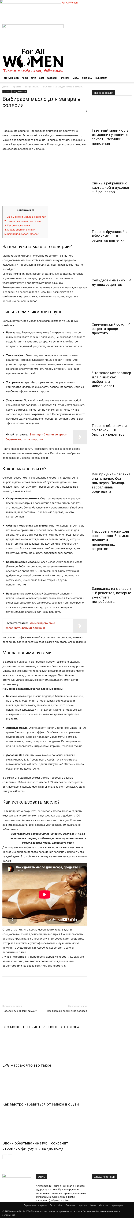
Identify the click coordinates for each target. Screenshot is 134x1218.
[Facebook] (5, 118)
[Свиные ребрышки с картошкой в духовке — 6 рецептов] (112, 166)
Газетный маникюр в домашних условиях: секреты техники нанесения (110, 136)
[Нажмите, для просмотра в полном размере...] (44, 178)
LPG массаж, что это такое (26, 1065)
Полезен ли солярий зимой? (19, 1011)
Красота (65, 78)
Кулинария (101, 78)
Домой (5, 86)
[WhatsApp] (30, 118)
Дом (41, 78)
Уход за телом (32, 86)
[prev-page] (4, 1157)
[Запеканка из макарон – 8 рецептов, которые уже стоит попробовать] (112, 571)
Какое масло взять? (18, 225)
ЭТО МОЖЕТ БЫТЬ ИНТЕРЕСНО (27, 1027)
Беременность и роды (16, 78)
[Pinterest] (21, 118)
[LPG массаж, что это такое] (44, 1045)
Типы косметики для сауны (22, 221)
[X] (13, 118)
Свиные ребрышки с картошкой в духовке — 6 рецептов (110, 187)
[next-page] (10, 1157)
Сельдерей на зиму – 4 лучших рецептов (111, 282)
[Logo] (33, 27)
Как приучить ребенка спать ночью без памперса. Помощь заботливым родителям (111, 483)
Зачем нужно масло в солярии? (25, 216)
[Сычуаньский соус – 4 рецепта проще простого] (112, 307)
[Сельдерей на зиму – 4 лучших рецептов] (112, 263)
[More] (38, 118)
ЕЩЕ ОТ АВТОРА (66, 1027)
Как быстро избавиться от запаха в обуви (40, 1104)
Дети (33, 78)
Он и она (87, 78)
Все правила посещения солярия (67, 1011)
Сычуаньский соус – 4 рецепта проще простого (111, 328)
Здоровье (52, 78)
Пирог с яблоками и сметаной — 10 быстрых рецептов (109, 430)
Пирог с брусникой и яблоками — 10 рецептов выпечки (110, 236)
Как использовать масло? (21, 233)
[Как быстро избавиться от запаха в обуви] (44, 1084)
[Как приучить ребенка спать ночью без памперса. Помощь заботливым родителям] (112, 457)
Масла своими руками (19, 229)
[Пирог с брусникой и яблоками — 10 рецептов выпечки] (112, 214)
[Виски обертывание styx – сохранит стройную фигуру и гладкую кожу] (44, 1123)
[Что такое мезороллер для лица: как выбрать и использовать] (112, 355)
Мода (76, 78)
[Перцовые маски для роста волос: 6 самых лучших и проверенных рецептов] (112, 514)
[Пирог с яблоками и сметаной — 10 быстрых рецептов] (112, 408)
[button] (127, 28)
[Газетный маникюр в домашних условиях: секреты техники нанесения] (112, 113)
